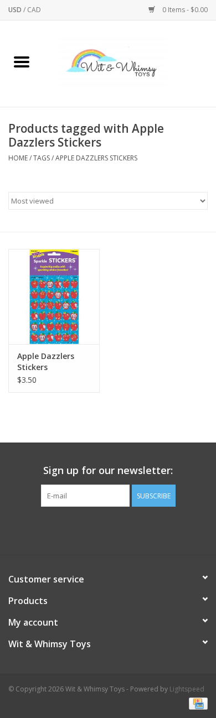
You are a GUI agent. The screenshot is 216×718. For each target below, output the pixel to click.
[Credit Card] (196, 702)
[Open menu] (21, 61)
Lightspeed (186, 689)
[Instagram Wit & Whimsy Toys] (118, 529)
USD (15, 9)
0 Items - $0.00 (184, 9)
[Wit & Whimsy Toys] (129, 63)
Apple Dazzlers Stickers (96, 158)
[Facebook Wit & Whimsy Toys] (98, 529)
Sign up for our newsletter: (108, 470)
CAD (34, 9)
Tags (41, 158)
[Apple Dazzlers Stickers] (54, 297)
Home (18, 158)
